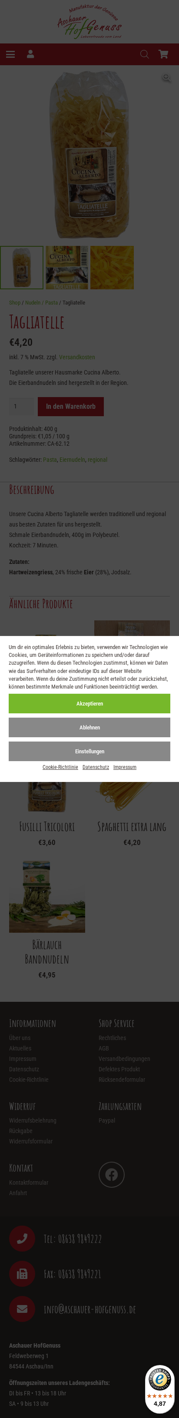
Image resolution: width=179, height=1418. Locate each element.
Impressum (124, 767)
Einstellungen (89, 751)
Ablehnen (90, 727)
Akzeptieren (89, 703)
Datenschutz (96, 767)
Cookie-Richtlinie (60, 767)
